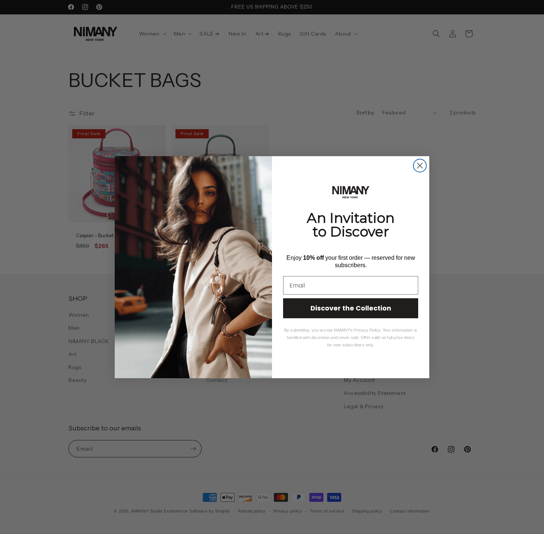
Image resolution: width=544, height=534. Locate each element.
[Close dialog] (419, 165)
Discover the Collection (350, 308)
